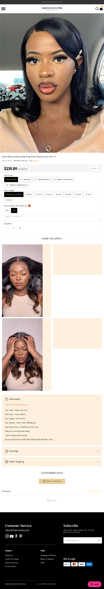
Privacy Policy (10, 566)
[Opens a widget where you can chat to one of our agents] (94, 584)
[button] (100, 83)
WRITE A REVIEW (53, 481)
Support (8, 551)
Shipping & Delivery (48, 555)
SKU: (33, 161)
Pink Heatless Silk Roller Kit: (16, 205)
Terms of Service (11, 563)
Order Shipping (16, 461)
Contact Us (9, 555)
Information (14, 399)
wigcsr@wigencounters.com (17, 530)
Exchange (13, 451)
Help (43, 551)
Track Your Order (12, 559)
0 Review (25, 161)
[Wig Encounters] (52, 9)
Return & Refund (47, 559)
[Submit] (98, 540)
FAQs (43, 563)
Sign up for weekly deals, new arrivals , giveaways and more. (79, 531)
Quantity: (8, 224)
